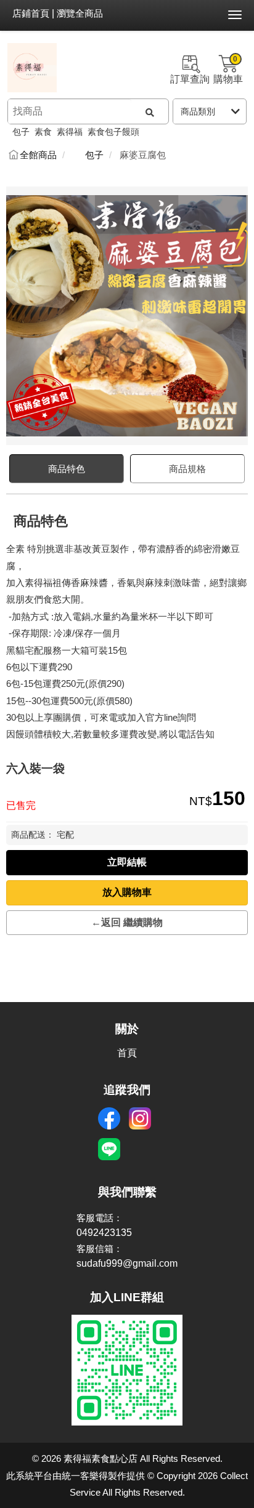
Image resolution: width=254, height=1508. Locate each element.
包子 (94, 155)
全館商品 (38, 155)
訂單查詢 (190, 79)
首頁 (127, 1053)
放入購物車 (127, 892)
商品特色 (66, 468)
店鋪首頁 (30, 13)
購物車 (228, 69)
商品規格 (187, 468)
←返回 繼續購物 (127, 922)
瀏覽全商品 (80, 13)
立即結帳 (127, 862)
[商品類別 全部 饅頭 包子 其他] (210, 111)
